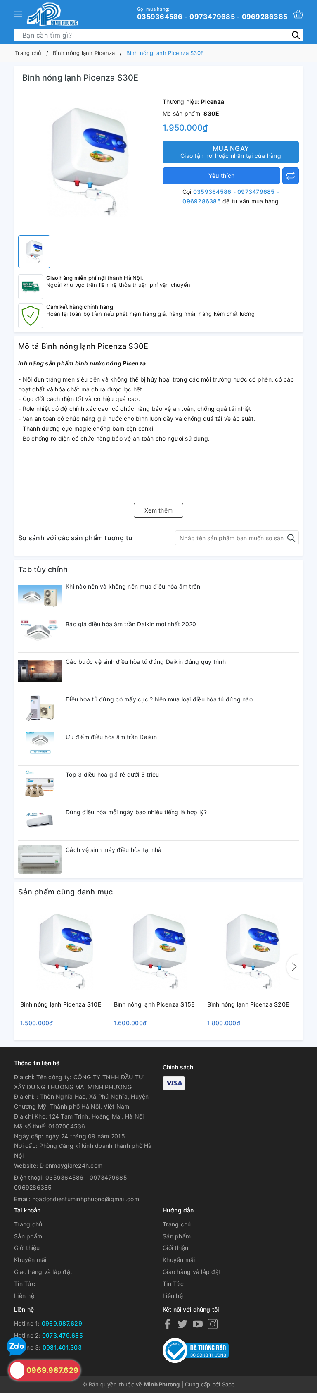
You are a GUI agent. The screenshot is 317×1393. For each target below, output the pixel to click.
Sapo (228, 1384)
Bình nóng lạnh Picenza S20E (248, 1004)
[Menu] (18, 14)
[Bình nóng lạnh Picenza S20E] (252, 952)
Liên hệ (24, 1295)
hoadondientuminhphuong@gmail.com (85, 1198)
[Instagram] (213, 1324)
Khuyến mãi (30, 1259)
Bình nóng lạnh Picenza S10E (60, 1004)
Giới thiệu (27, 1247)
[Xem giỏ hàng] (298, 14)
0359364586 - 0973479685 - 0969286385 (212, 13)
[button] (292, 966)
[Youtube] (198, 1324)
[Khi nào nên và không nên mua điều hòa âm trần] (40, 596)
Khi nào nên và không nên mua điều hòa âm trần (133, 586)
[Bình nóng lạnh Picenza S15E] (158, 952)
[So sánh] (290, 175)
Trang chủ (28, 1224)
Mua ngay (230, 151)
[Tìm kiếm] (296, 35)
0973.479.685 (62, 1335)
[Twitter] (182, 1324)
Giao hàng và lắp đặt (43, 1271)
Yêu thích (221, 175)
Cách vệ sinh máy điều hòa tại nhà (113, 849)
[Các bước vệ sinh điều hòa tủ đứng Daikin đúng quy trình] (40, 671)
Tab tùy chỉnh (43, 569)
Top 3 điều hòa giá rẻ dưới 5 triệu (112, 774)
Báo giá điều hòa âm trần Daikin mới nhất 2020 (131, 623)
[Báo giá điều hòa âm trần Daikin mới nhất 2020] (40, 633)
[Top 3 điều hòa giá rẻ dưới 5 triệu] (40, 784)
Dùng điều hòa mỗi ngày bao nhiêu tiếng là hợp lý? (136, 812)
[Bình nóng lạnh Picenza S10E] (65, 952)
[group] (88, 163)
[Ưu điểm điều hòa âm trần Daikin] (40, 746)
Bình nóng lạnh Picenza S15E (154, 1004)
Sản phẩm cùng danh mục (65, 891)
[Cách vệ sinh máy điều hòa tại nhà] (40, 859)
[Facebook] (168, 1324)
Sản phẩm (28, 1236)
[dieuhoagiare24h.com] (52, 14)
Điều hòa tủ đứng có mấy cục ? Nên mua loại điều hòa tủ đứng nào (159, 699)
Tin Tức (24, 1283)
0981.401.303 (62, 1347)
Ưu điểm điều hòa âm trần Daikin (111, 736)
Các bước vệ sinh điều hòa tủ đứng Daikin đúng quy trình (146, 661)
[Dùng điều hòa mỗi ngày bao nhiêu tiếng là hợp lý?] (40, 821)
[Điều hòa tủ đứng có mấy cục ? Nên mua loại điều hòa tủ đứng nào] (40, 708)
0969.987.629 (62, 1323)
